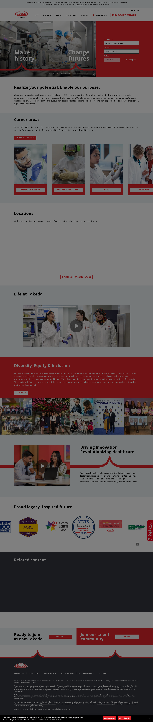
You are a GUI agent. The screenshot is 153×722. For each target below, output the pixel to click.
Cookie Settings (109, 718)
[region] (76, 718)
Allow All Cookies (124, 718)
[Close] (149, 718)
